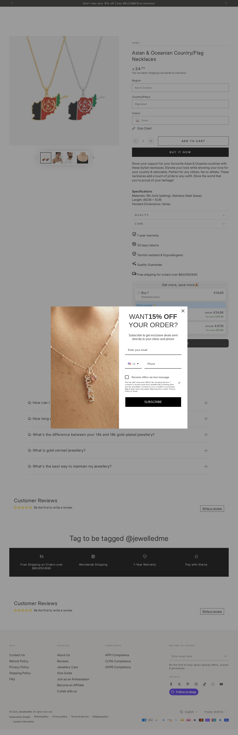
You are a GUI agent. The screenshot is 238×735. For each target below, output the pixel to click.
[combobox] (133, 364)
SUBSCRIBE (153, 402)
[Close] (182, 310)
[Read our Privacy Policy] (179, 383)
